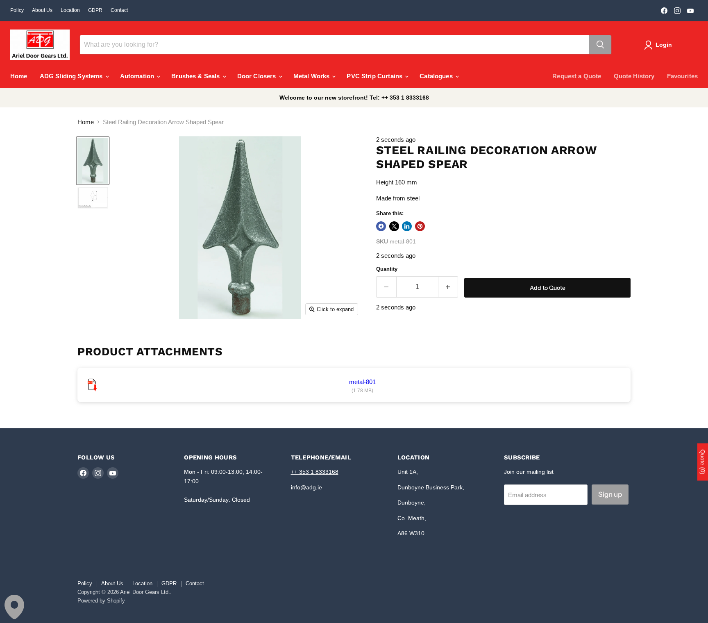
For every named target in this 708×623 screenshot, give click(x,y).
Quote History (634, 76)
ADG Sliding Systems (72, 76)
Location (70, 10)
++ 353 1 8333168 (314, 471)
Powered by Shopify (101, 601)
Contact (119, 10)
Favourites (682, 76)
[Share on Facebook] (381, 226)
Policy (17, 10)
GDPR (95, 10)
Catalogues (437, 76)
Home (18, 76)
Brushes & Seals (196, 76)
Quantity (386, 269)
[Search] (600, 44)
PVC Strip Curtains (375, 76)
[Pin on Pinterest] (420, 226)
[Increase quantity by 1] (448, 286)
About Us (42, 10)
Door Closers (257, 76)
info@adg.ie (306, 487)
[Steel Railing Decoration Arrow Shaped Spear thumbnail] (93, 161)
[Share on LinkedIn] (407, 226)
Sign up (610, 494)
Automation (138, 76)
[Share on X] (394, 226)
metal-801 (362, 381)
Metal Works (312, 76)
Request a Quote (576, 76)
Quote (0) (702, 461)
